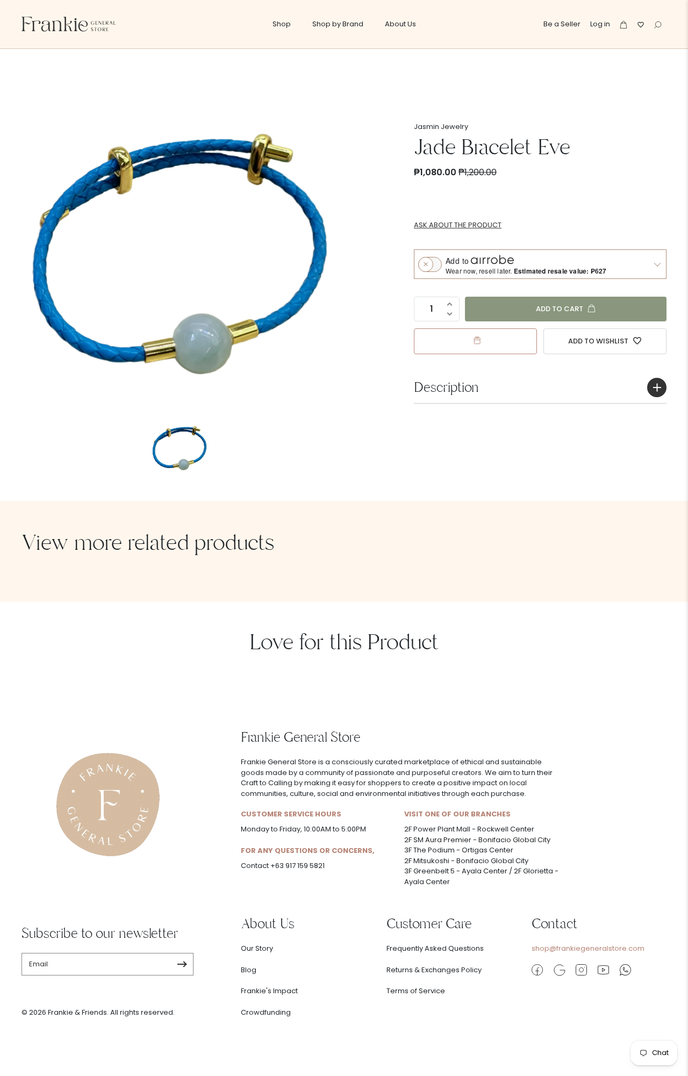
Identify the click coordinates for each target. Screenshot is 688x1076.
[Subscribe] (182, 964)
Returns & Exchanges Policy (434, 970)
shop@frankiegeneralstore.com (588, 948)
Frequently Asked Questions (435, 948)
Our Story (257, 948)
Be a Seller (561, 24)
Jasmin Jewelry (441, 126)
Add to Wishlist (599, 341)
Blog (248, 970)
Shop (282, 24)
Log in (600, 24)
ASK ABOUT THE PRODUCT (457, 225)
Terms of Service (415, 991)
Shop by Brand (337, 24)
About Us (400, 24)
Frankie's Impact (269, 991)
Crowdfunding (266, 1012)
